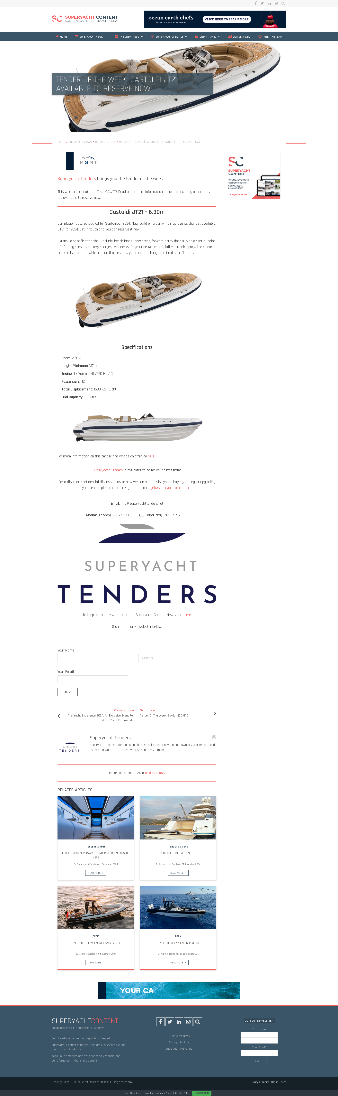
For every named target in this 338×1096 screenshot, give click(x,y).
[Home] (85, 19)
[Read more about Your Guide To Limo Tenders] (178, 817)
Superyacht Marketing (179, 1049)
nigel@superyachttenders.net (170, 487)
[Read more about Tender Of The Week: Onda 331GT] (178, 907)
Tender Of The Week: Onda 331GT (178, 943)
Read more (94, 873)
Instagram (276, 3)
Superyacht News (91, 37)
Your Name (66, 650)
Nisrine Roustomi (87, 953)
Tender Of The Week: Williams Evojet (95, 943)
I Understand (201, 1093)
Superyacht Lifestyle (169, 37)
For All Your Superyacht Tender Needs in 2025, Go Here (95, 855)
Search (283, 3)
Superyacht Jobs (179, 1042)
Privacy (254, 1082)
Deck (96, 936)
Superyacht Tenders (77, 179)
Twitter (262, 3)
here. (151, 456)
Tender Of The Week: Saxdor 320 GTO (164, 713)
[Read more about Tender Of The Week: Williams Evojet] (96, 907)
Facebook (255, 3)
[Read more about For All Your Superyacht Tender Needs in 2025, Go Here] (96, 817)
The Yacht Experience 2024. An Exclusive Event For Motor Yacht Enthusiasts (101, 715)
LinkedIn (269, 3)
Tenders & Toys (155, 773)
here (187, 614)
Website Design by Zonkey (117, 1082)
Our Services (241, 37)
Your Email (67, 671)
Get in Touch (278, 1082)
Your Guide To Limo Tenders (178, 853)
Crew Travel (207, 37)
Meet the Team (272, 37)
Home (63, 37)
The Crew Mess (129, 37)
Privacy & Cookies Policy (177, 1093)
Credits (265, 1082)
